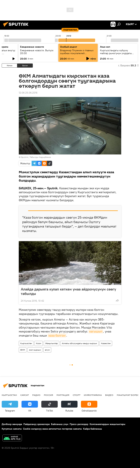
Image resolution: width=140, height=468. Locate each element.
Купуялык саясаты (12, 428)
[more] (117, 300)
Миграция (63, 394)
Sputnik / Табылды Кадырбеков (36, 157)
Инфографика (93, 394)
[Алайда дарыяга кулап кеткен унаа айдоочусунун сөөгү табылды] (70, 263)
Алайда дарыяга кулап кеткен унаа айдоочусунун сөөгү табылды (68, 291)
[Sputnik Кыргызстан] (17, 27)
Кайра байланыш (92, 428)
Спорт (76, 394)
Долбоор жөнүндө (12, 424)
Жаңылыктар (51, 343)
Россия (48, 394)
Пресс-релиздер (79, 424)
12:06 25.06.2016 (28, 92)
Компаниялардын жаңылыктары (107, 424)
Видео (109, 394)
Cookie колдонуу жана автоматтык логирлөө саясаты (52, 428)
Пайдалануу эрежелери (36, 424)
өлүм (47, 350)
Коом (38, 343)
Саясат (24, 394)
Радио (36, 394)
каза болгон (56, 335)
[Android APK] (12, 438)
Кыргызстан (26, 343)
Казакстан (106, 343)
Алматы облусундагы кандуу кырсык (79, 343)
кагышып (95, 331)
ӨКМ (22, 350)
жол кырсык (35, 350)
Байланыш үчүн (59, 424)
